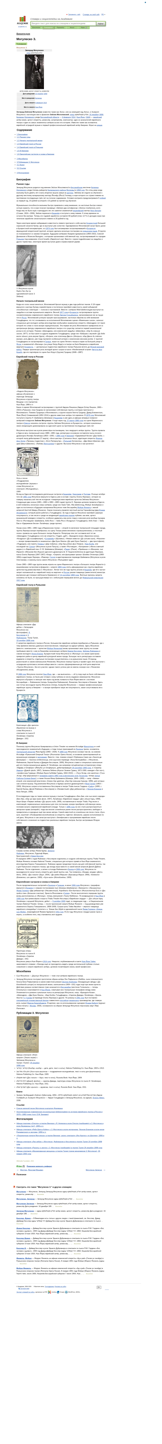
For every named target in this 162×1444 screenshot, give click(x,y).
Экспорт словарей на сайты (25, 1292)
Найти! (101, 24)
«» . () (59, 1148)
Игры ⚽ (84, 27)
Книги (72, 27)
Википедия (36, 27)
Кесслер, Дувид (23, 1218)
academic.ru (22, 27)
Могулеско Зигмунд (94, 1170)
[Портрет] (34, 88)
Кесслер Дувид (23, 1238)
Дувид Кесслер (23, 1228)
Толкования (48, 27)
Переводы (60, 27)
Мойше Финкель (23, 1268)
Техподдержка (49, 1286)
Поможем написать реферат (39, 1166)
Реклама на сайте (60, 1286)
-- (26, 778)
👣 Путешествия (23, 1288)
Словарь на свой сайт (91, 14)
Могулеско (21, 1192)
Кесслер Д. (21, 1248)
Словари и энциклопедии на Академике (51, 19)
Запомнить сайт (74, 14)
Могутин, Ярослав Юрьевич (31, 1170)
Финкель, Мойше (24, 1258)
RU (103, 14)
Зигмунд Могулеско (25, 1211)
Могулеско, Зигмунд (25, 1199)
